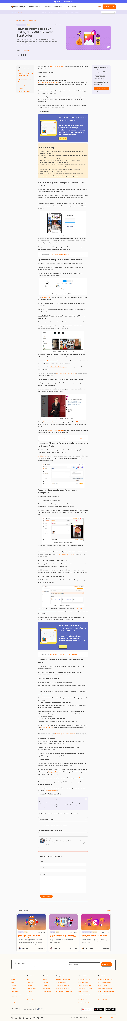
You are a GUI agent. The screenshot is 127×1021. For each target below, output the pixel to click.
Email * (42, 868)
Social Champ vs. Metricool (63, 985)
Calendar (13, 985)
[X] (23, 55)
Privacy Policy (94, 1017)
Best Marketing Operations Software (59, 254)
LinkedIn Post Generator (104, 994)
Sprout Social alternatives (85, 988)
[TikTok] (23, 1018)
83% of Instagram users (57, 66)
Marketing (21, 932)
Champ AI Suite (15, 1002)
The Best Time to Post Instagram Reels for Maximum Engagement (67, 438)
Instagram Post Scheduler (56, 430)
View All (108, 910)
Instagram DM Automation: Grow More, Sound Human (94, 936)
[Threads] (31, 1018)
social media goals (51, 790)
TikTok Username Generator (105, 988)
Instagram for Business (50, 422)
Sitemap (102, 1017)
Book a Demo (75, 6)
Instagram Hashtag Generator (105, 979)
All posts (44, 12)
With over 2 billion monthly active (48, 82)
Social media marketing (55, 12)
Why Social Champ (34, 6)
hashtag (76, 422)
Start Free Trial (108, 6)
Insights (67, 12)
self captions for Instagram (58, 367)
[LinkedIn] (25, 55)
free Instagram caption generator (65, 734)
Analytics (13, 988)
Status (45, 979)
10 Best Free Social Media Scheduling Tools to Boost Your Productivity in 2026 (63, 936)
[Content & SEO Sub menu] (80, 12)
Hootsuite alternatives (84, 979)
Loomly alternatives (83, 1000)
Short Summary (21, 71)
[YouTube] (34, 1018)
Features (46, 6)
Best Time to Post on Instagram (66, 373)
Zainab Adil (57, 948)
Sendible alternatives (83, 997)
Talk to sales (46, 988)
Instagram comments (44, 694)
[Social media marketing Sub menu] (62, 12)
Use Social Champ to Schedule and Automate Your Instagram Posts (25, 79)
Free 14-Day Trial (63, 138)
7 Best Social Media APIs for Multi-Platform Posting (29, 936)
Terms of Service (111, 1017)
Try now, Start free (100, 88)
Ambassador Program (32, 1000)
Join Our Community (32, 997)
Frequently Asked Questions (24, 91)
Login (99, 6)
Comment (43, 874)
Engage (13, 982)
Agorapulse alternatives (84, 985)
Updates (29, 985)
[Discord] (42, 1018)
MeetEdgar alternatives (84, 1003)
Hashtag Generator (103, 997)
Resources (57, 6)
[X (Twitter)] (16, 1018)
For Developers (47, 991)
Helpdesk (45, 982)
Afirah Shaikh (25, 948)
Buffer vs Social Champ (62, 982)
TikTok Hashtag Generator (104, 982)
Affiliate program (31, 988)
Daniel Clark (26, 50)
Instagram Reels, (53, 772)
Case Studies (30, 982)
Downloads (30, 1003)
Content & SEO (75, 12)
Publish (13, 979)
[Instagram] (20, 1018)
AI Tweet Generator (103, 985)
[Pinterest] (38, 1018)
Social (22, 20)
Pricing (67, 6)
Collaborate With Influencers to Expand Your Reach (25, 85)
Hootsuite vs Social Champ (63, 979)
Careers (29, 994)
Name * (42, 861)
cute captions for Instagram (66, 554)
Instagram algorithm (46, 727)
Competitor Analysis (16, 999)
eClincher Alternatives (84, 994)
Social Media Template (50, 361)
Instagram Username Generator (106, 991)
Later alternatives (83, 991)
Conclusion (20, 88)
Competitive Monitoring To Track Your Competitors (63, 654)
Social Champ (42, 456)
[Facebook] (21, 55)
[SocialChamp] (18, 6)
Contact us (46, 985)
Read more (41, 948)
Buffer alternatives (83, 982)
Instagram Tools (47, 297)
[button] (25, 68)
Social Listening (15, 991)
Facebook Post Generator (104, 1000)
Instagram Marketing (30, 20)
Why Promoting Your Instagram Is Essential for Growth (25, 74)
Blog (17, 20)
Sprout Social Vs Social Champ (64, 991)
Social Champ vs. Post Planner (64, 988)
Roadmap (29, 991)
